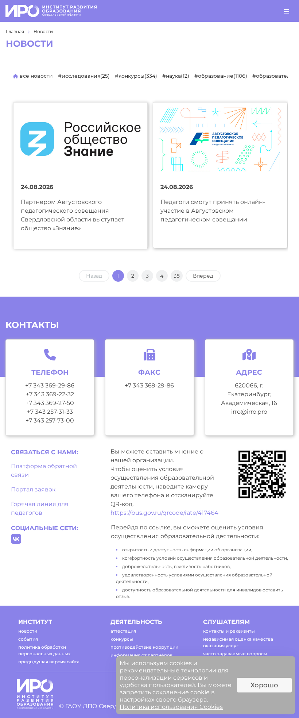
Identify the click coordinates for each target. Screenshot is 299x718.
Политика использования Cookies (171, 706)
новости (27, 631)
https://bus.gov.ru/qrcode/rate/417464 (164, 512)
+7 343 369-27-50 (50, 402)
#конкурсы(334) (136, 76)
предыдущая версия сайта (48, 661)
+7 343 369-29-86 (49, 385)
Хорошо (264, 685)
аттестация (123, 631)
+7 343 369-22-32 (50, 394)
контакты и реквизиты (229, 631)
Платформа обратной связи (44, 470)
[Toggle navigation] (287, 11)
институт (35, 621)
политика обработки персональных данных (44, 650)
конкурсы (121, 639)
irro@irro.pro (249, 411)
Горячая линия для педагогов (40, 508)
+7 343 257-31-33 (50, 411)
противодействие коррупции (144, 647)
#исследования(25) (84, 76)
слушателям (226, 621)
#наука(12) (175, 76)
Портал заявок (33, 489)
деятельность (136, 621)
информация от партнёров (141, 655)
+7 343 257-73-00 (50, 420)
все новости (35, 76)
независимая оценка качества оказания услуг (238, 642)
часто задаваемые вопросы (235, 653)
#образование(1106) (220, 76)
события (28, 639)
